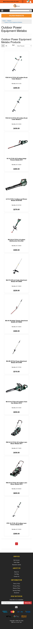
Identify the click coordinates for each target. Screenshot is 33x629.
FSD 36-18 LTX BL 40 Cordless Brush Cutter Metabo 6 (17, 118)
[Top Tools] (16, 6)
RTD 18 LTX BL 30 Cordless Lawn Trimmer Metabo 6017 (16, 524)
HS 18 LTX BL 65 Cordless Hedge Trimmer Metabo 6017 (16, 159)
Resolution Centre (16, 564)
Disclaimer (16, 592)
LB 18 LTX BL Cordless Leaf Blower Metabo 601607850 (16, 199)
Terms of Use (16, 583)
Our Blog (16, 574)
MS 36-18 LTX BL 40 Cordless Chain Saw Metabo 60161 (16, 402)
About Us (16, 572)
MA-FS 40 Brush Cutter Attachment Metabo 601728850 (16, 280)
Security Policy (16, 590)
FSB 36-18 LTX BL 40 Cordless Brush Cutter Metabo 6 (17, 78)
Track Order (16, 562)
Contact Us (16, 576)
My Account (16, 560)
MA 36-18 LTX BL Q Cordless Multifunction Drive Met (16, 240)
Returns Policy (16, 588)
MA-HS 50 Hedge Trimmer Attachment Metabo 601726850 (16, 321)
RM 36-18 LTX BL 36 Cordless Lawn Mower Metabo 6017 (16, 442)
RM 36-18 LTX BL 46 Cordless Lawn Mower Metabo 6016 (16, 483)
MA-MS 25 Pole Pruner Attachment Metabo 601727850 (16, 361)
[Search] (30, 11)
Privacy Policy (16, 586)
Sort (13, 45)
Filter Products (16, 16)
